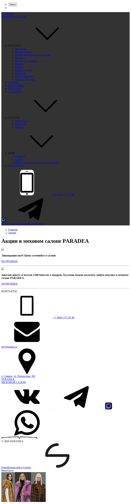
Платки (19, 67)
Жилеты (20, 57)
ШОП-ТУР (14, 88)
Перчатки (20, 73)
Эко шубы (21, 48)
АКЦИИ (13, 82)
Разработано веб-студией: (16, 467)
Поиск (13, 4)
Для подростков (24, 76)
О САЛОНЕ (15, 91)
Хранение (21, 124)
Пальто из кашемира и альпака (33, 54)
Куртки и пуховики (26, 60)
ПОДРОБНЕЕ (9, 261)
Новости (20, 156)
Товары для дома (25, 79)
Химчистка (21, 120)
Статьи (19, 159)
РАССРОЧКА (16, 85)
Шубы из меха (23, 51)
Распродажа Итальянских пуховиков (22, 223)
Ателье (19, 127)
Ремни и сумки (24, 70)
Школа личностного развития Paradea (37, 162)
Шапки (19, 64)
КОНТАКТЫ (16, 165)
